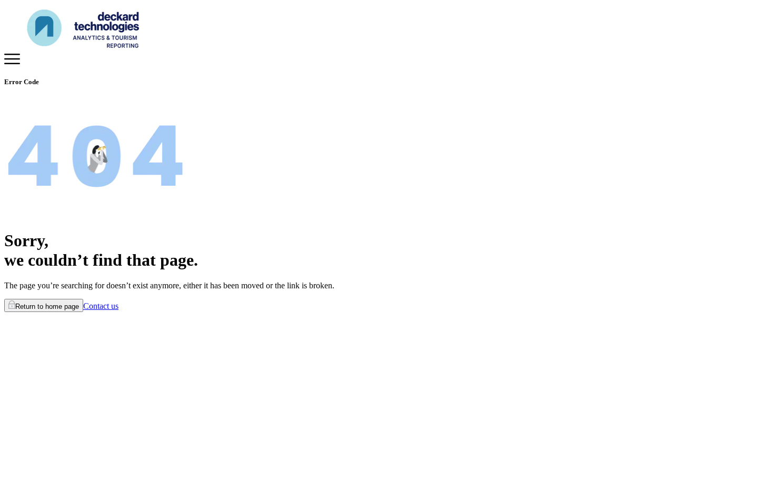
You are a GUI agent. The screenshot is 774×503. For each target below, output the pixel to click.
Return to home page (47, 306)
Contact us (100, 305)
